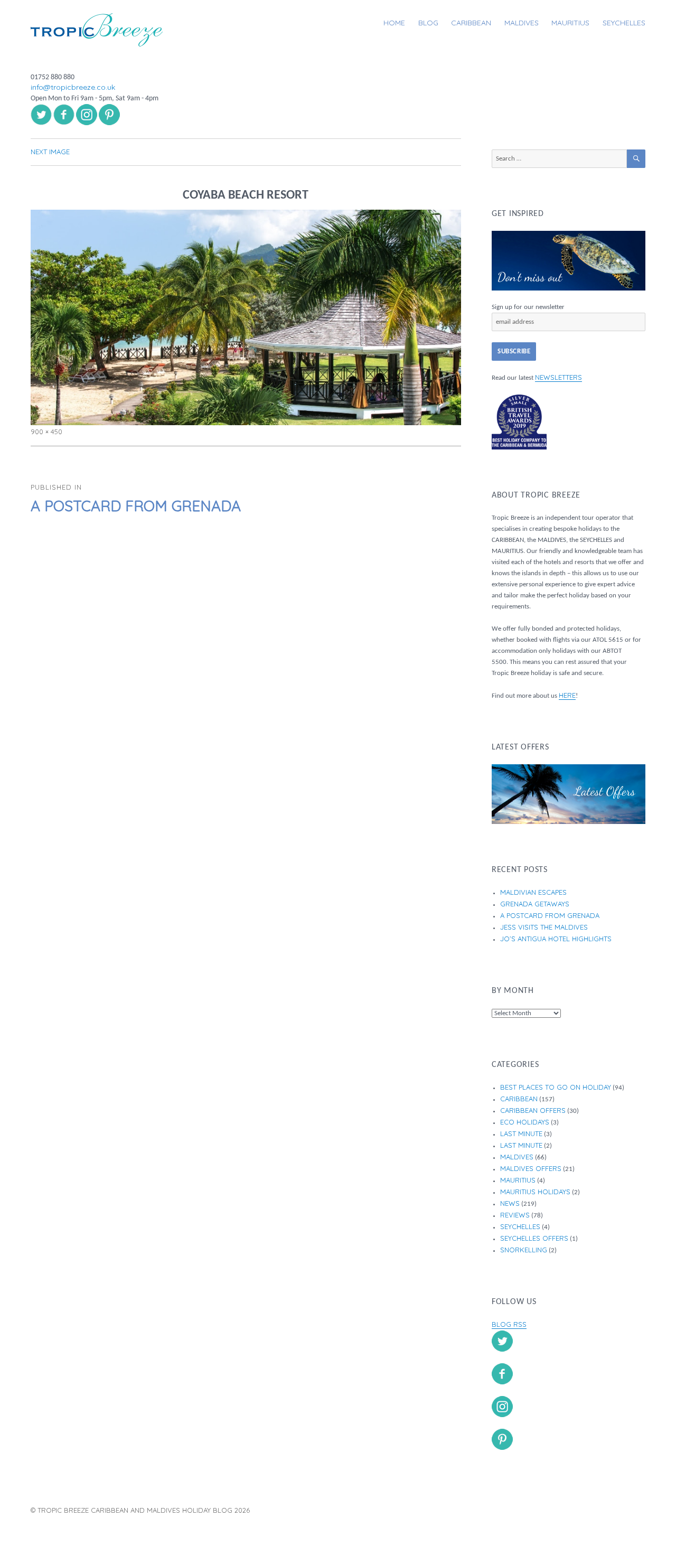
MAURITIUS (518, 1180)
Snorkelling (523, 1249)
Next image (50, 151)
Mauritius (570, 22)
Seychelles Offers (534, 1238)
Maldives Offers (530, 1168)
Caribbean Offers (533, 1110)
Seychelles (624, 22)
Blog (428, 22)
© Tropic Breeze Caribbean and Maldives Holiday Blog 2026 (140, 1510)
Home (394, 22)
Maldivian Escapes (533, 892)
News (510, 1203)
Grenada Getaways (534, 904)
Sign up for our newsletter (528, 307)
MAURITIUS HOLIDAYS (535, 1191)
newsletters (558, 377)
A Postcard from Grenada (549, 915)
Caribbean (471, 22)
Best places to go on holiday (555, 1087)
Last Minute (521, 1133)
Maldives (521, 22)
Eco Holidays (524, 1122)
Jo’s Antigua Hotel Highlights (556, 938)
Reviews (515, 1215)
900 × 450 (46, 431)
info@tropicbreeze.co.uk (73, 87)
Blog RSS (509, 1324)
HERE (567, 695)
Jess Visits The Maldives (544, 927)
